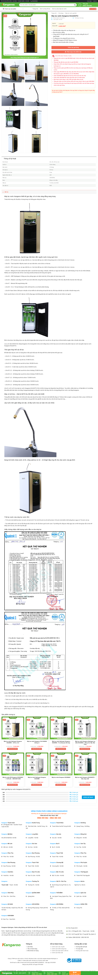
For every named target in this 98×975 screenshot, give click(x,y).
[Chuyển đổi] (3, 192)
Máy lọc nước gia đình (70, 13)
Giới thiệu (89, 1)
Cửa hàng (60, 13)
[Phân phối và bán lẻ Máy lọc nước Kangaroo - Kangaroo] (9, 4)
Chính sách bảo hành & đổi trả (60, 950)
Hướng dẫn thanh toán (82, 950)
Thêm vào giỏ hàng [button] (12, 748)
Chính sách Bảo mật (57, 952)
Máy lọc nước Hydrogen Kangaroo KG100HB (37, 778)
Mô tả (6, 192)
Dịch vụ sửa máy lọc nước (59, 8)
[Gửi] (74, 4)
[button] (13, 9)
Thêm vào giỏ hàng (73, 47)
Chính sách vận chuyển (58, 946)
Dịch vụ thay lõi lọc (45, 8)
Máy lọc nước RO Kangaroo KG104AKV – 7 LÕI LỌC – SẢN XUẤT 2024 (13, 778)
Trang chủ (35, 8)
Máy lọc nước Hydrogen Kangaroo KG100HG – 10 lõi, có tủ (13, 742)
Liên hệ (94, 1)
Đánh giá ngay (88, 797)
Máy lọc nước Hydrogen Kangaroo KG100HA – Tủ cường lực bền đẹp (61, 742)
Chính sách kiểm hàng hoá (59, 948)
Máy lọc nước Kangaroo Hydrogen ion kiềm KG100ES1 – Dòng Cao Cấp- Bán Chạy (85, 743)
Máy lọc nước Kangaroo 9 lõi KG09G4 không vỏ (37, 742)
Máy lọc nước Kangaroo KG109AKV (61, 777)
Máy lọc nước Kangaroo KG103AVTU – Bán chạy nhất (85, 778)
